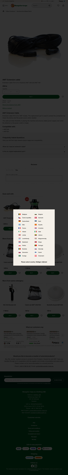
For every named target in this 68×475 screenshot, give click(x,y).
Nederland (25, 242)
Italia (39, 231)
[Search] (49, 6)
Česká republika (26, 217)
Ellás (23, 224)
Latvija (24, 235)
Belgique (24, 214)
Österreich (41, 256)
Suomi (40, 252)
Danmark (40, 217)
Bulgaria (40, 214)
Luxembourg (25, 238)
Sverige (24, 256)
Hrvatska (40, 228)
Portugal (40, 245)
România (24, 249)
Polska (24, 245)
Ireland (24, 231)
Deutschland (25, 221)
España (40, 224)
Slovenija (40, 249)
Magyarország (42, 238)
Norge (40, 242)
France (24, 228)
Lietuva (40, 235)
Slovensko (25, 252)
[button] (5, 5)
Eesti (39, 221)
